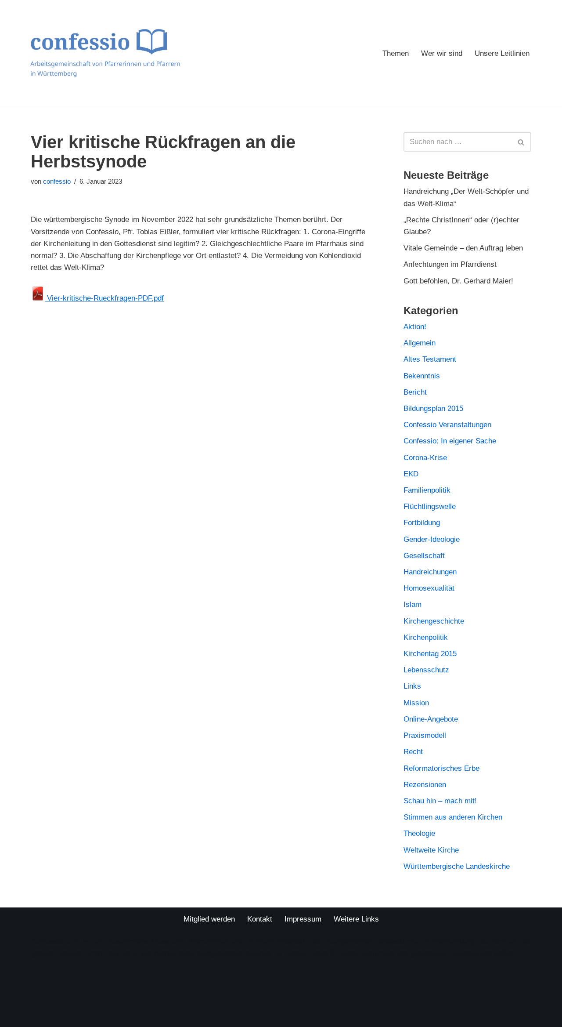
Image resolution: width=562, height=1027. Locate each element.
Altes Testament (429, 359)
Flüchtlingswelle (429, 506)
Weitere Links (356, 919)
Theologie (419, 833)
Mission (416, 703)
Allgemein (419, 343)
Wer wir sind (441, 53)
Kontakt (259, 919)
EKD (410, 474)
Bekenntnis (421, 376)
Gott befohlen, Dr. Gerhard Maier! (458, 281)
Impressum (303, 919)
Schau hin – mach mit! (440, 801)
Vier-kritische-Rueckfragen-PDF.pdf (104, 298)
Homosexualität (428, 588)
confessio (57, 181)
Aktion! (414, 327)
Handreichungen (430, 572)
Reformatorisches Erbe (441, 768)
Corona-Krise (425, 458)
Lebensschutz (426, 670)
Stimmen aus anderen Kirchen (452, 817)
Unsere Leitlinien (502, 53)
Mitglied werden (209, 919)
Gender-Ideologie (431, 539)
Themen (395, 53)
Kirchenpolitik (425, 637)
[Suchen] (521, 142)
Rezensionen (424, 784)
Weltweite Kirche (431, 850)
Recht (413, 752)
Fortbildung (421, 523)
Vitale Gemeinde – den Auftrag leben (463, 248)
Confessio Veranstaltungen (447, 425)
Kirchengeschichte (433, 621)
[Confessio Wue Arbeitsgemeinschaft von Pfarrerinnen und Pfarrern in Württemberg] (105, 53)
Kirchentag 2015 (430, 654)
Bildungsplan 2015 (433, 408)
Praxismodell (424, 735)
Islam (412, 604)
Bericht (415, 392)
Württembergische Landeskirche (456, 866)
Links (412, 686)
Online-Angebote (430, 719)
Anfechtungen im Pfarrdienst (450, 264)
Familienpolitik (426, 490)
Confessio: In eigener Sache (449, 441)
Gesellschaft (424, 556)
